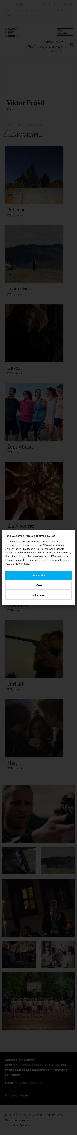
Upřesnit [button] (38, 585)
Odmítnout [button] (38, 595)
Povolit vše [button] (38, 575)
